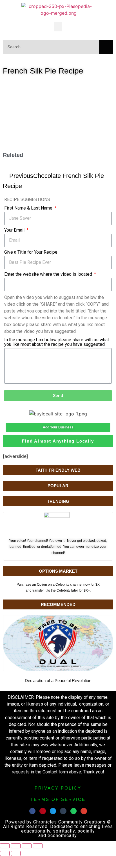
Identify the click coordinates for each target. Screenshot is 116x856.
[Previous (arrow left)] (5, 853)
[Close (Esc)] (38, 845)
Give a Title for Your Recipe (30, 252)
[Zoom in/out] (5, 845)
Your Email (15, 230)
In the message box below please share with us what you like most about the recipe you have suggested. (56, 342)
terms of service (58, 799)
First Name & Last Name (28, 208)
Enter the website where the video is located (48, 274)
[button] (58, 26)
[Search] (106, 47)
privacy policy (58, 788)
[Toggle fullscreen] (16, 845)
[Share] (27, 845)
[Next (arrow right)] (16, 853)
